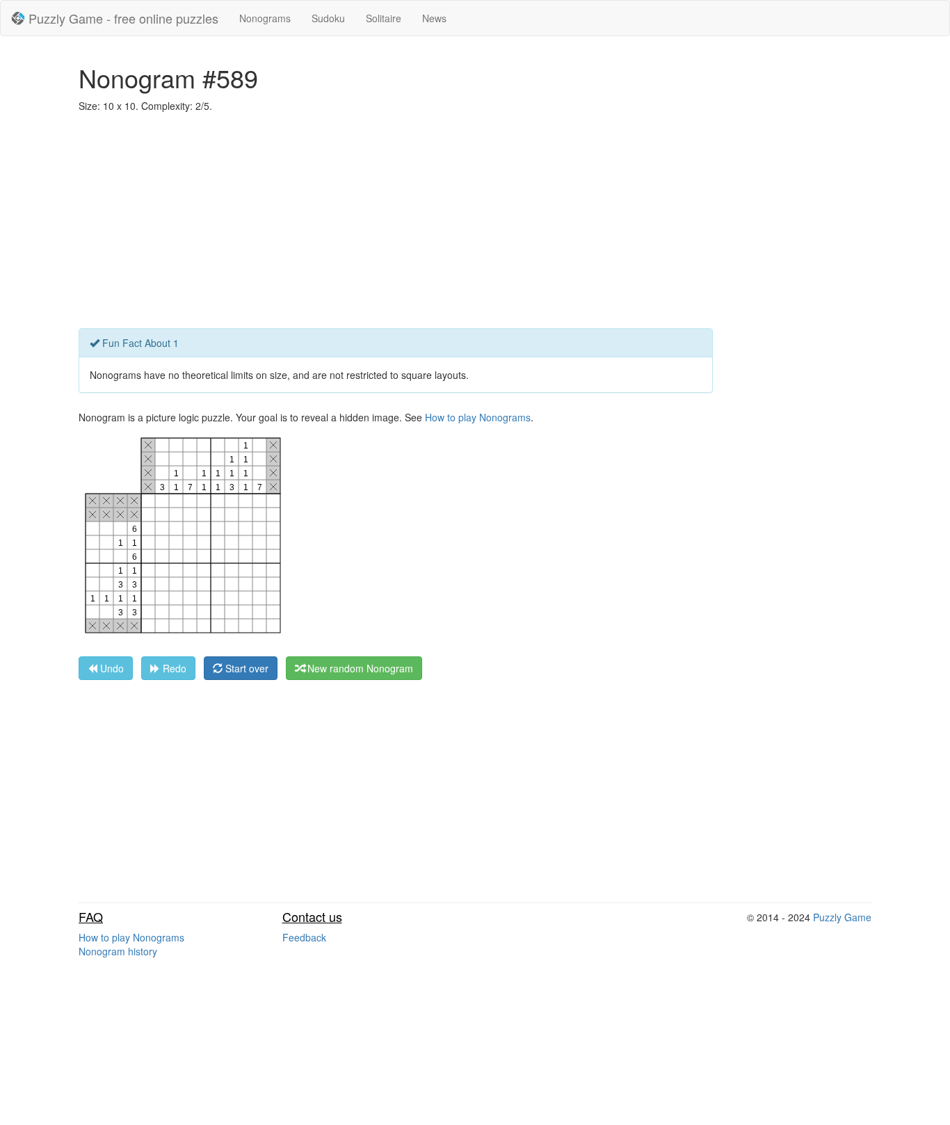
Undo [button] (110, 668)
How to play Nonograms (478, 417)
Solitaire (383, 18)
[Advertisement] (475, 224)
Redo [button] (173, 668)
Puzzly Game (842, 917)
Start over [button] (245, 668)
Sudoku (328, 18)
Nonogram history (118, 951)
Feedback (304, 937)
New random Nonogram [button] (359, 668)
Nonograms (265, 18)
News (434, 18)
